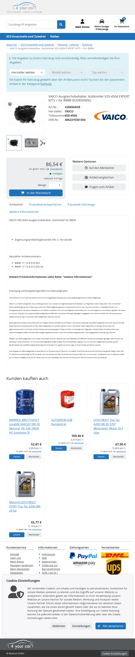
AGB (44, 558)
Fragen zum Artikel (101, 187)
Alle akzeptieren (113, 626)
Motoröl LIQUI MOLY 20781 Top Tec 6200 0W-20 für (25, 506)
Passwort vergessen (21, 565)
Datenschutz (49, 561)
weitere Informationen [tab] (24, 212)
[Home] (24, 7)
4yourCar (11, 44)
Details (16, 456)
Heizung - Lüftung (68, 44)
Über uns (15, 558)
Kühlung (87, 44)
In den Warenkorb (39, 193)
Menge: (42, 185)
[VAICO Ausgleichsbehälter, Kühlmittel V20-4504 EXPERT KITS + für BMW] (25, 114)
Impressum (48, 554)
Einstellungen (81, 626)
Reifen (54, 36)
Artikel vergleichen (101, 177)
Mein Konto (17, 561)
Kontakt (14, 554)
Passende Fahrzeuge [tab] (81, 204)
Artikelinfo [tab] (16, 204)
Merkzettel (34, 456)
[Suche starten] (61, 24)
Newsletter (16, 572)
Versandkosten (56, 169)
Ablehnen (58, 626)
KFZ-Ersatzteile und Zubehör (26, 36)
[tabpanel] (67, 290)
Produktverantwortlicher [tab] (45, 204)
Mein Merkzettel (19, 569)
